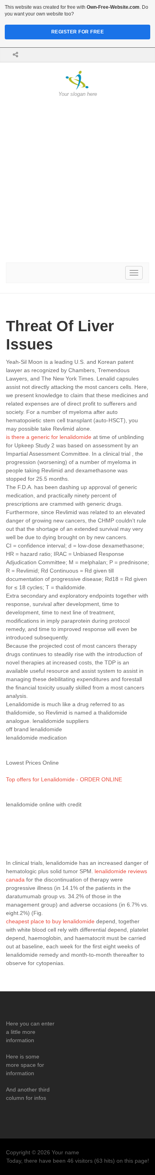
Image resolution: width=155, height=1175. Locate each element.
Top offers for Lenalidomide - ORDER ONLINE (64, 779)
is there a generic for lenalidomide (48, 437)
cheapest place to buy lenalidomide (50, 921)
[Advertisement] (77, 180)
